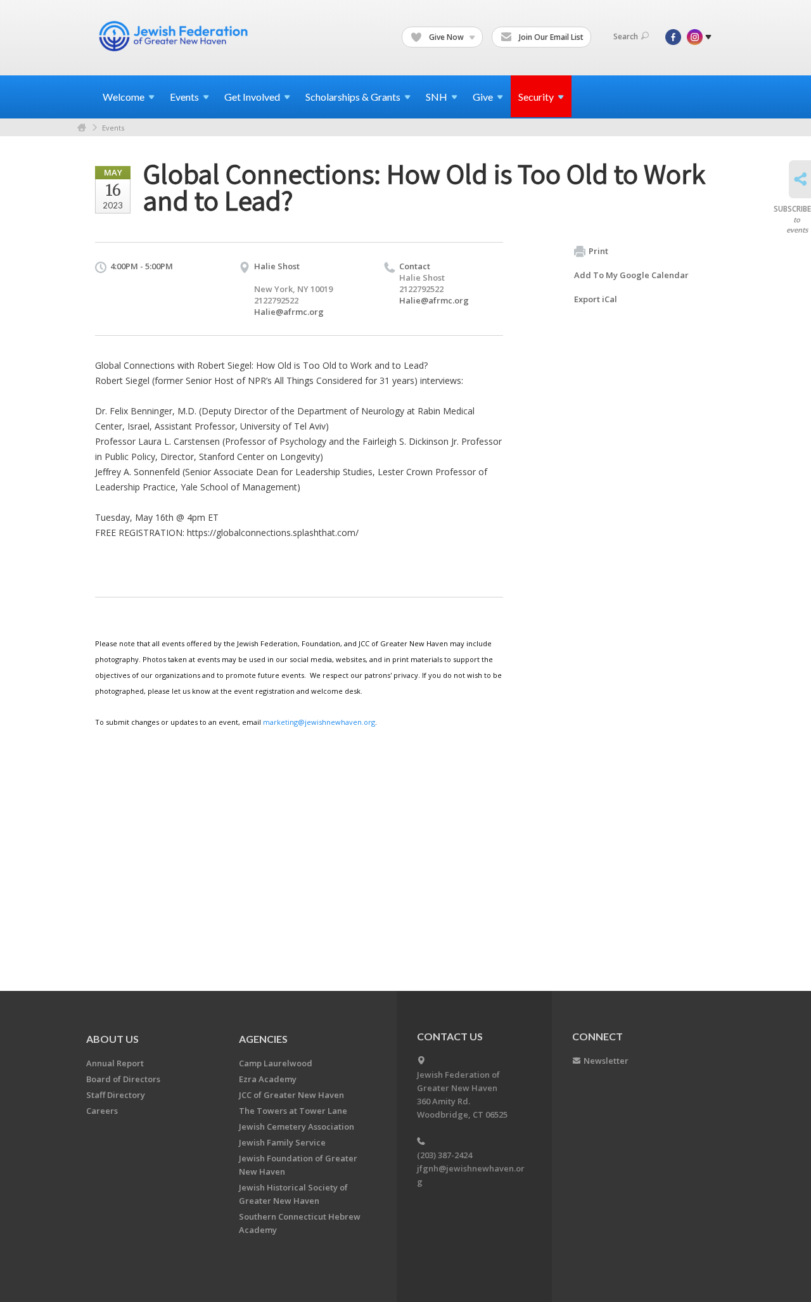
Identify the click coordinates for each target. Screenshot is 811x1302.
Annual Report (115, 1063)
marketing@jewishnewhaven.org (319, 722)
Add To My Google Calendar (631, 275)
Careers (102, 1110)
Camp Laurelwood (275, 1063)
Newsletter (606, 1060)
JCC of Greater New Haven (291, 1095)
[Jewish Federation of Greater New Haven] (175, 36)
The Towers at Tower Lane (293, 1110)
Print (598, 251)
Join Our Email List (550, 37)
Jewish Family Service (282, 1142)
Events (113, 127)
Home (81, 128)
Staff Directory (115, 1095)
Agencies (263, 1039)
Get (252, 97)
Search (625, 36)
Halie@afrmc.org (289, 311)
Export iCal (595, 299)
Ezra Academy (268, 1079)
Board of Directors (123, 1079)
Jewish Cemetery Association (296, 1126)
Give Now (446, 37)
